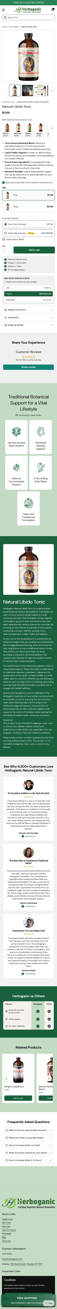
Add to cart (34, 250)
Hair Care (6, 1226)
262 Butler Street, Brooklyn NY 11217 (26, 1264)
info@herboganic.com (12, 1259)
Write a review (28, 367)
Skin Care (6, 1222)
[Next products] (49, 1078)
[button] (52, 10)
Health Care (7, 1219)
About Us (6, 1241)
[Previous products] (6, 1078)
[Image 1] (15, 90)
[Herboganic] (28, 10)
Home (4, 27)
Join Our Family (9, 1230)
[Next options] (52, 128)
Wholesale (6, 1233)
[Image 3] (40, 90)
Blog (4, 1237)
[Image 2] (27, 90)
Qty (3, 246)
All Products (14, 27)
